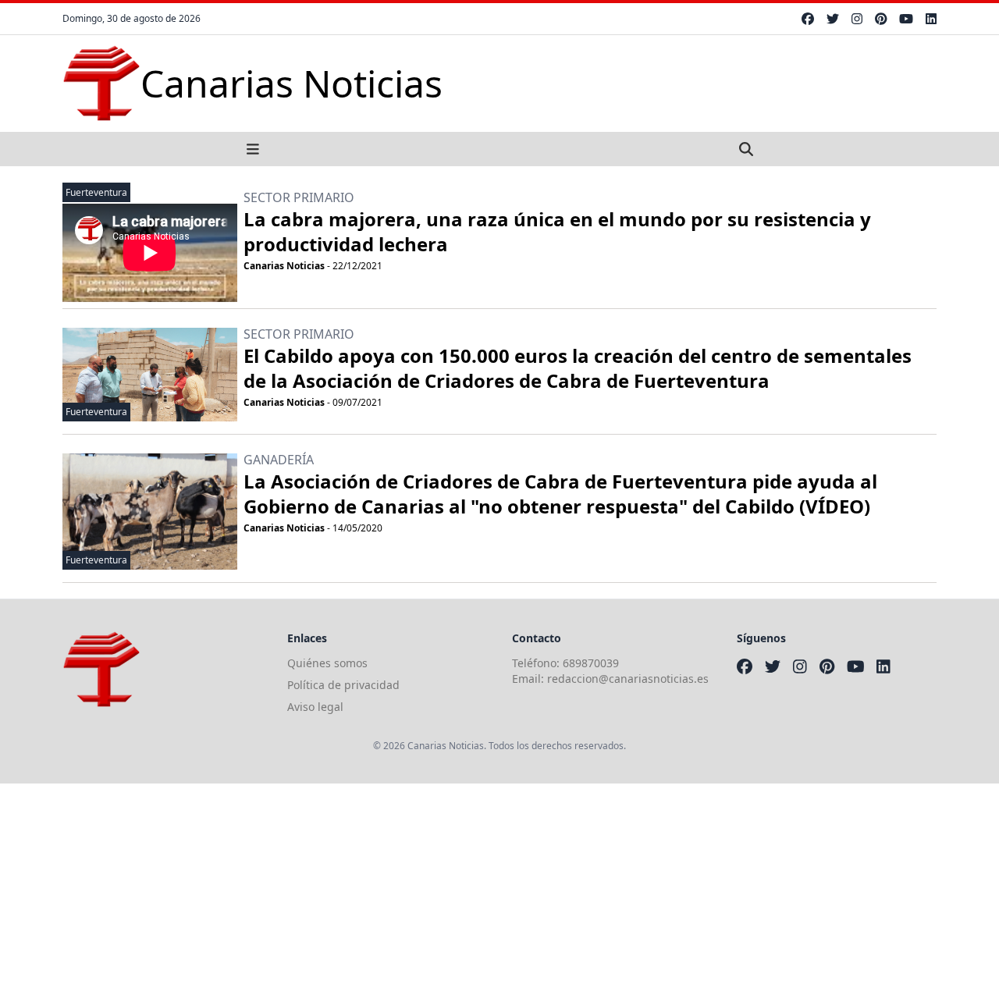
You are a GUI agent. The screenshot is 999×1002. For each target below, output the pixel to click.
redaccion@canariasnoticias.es (628, 678)
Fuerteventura (96, 192)
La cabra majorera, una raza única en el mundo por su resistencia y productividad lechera (557, 231)
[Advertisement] (468, 892)
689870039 (591, 663)
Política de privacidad (343, 684)
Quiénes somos (327, 663)
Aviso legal (315, 706)
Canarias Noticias (284, 265)
